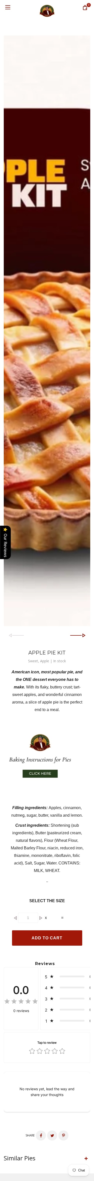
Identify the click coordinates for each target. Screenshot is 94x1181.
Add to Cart (47, 938)
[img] (21, 1002)
